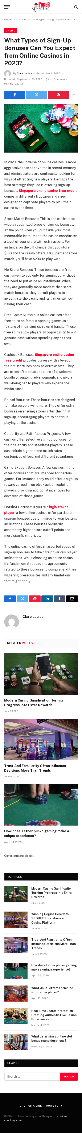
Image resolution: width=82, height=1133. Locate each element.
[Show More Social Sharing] (74, 95)
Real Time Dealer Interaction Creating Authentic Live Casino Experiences (54, 1015)
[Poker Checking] (41, 7)
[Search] (75, 7)
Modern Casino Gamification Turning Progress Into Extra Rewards (52, 893)
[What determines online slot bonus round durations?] (16, 1042)
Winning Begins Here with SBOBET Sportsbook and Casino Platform (50, 918)
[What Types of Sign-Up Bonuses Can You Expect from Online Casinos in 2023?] (41, 128)
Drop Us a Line (31, 1105)
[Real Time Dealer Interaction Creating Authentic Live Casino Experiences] (16, 1016)
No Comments (58, 79)
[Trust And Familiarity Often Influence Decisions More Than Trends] (41, 739)
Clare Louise (24, 73)
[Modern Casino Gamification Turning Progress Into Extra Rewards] (41, 674)
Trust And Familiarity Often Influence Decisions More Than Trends (53, 944)
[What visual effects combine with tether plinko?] (16, 994)
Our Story (54, 1105)
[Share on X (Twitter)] (36, 95)
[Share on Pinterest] (58, 95)
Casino (11, 30)
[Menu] (7, 7)
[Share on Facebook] (14, 95)
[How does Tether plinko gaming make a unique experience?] (41, 805)
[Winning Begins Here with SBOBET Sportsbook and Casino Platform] (16, 920)
